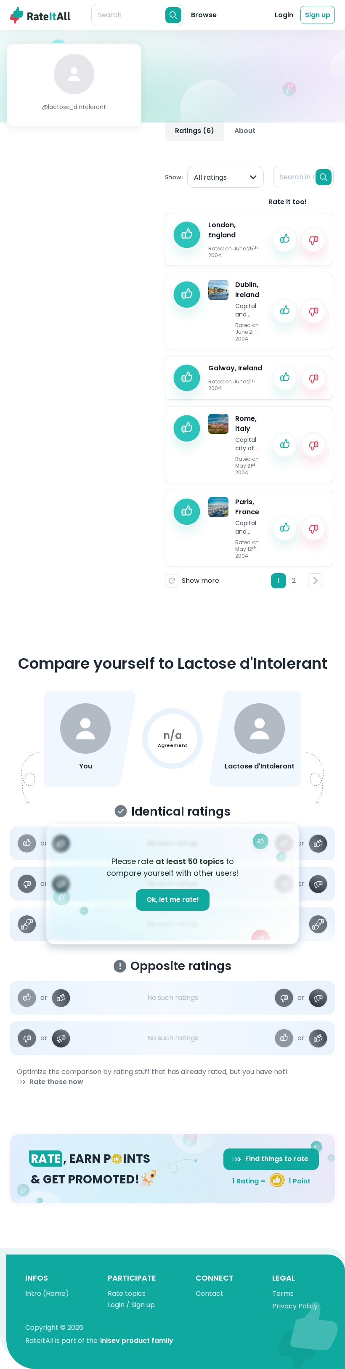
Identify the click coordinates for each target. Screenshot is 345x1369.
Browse (204, 15)
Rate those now (56, 1082)
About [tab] (244, 131)
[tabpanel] (249, 369)
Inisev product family (136, 1340)
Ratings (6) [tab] (194, 131)
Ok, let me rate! (172, 899)
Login (284, 15)
